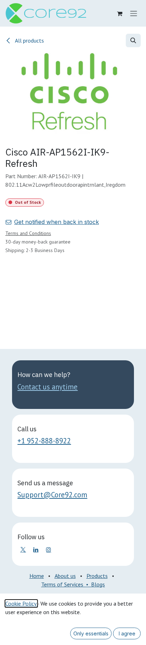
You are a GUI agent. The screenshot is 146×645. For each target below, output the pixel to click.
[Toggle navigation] (134, 13)
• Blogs (94, 584)
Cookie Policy (21, 603)
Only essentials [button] (90, 633)
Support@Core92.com (52, 494)
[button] (133, 40)
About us (65, 575)
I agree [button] (127, 633)
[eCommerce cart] (119, 13)
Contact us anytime (47, 387)
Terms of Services (62, 584)
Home (36, 575)
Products (97, 575)
